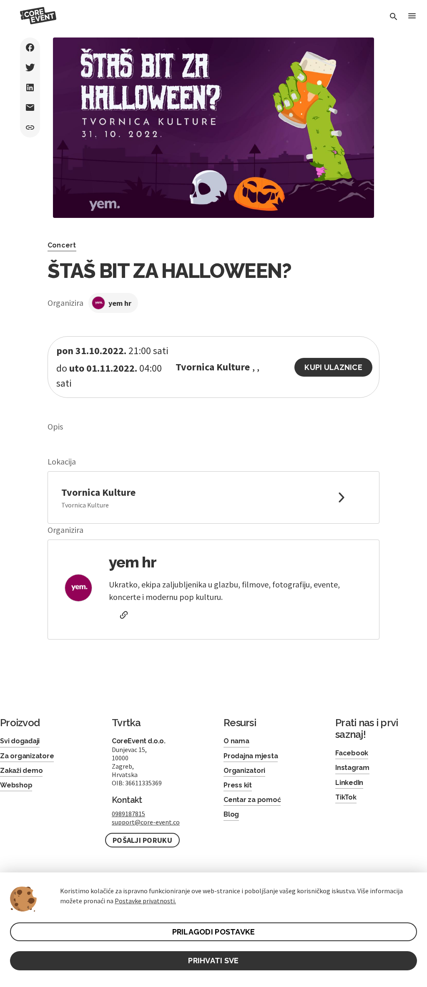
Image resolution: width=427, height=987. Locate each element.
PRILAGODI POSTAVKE (213, 931)
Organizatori (244, 771)
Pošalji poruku (142, 840)
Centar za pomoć (252, 800)
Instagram (352, 768)
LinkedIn (349, 783)
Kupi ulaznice (333, 367)
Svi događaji (20, 741)
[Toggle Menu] (412, 16)
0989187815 (128, 814)
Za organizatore (27, 756)
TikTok (346, 797)
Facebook (351, 753)
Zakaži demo (21, 771)
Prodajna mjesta (251, 756)
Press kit (238, 785)
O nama (236, 741)
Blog (231, 814)
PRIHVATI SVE (213, 960)
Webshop (16, 785)
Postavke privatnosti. (145, 901)
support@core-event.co (146, 822)
